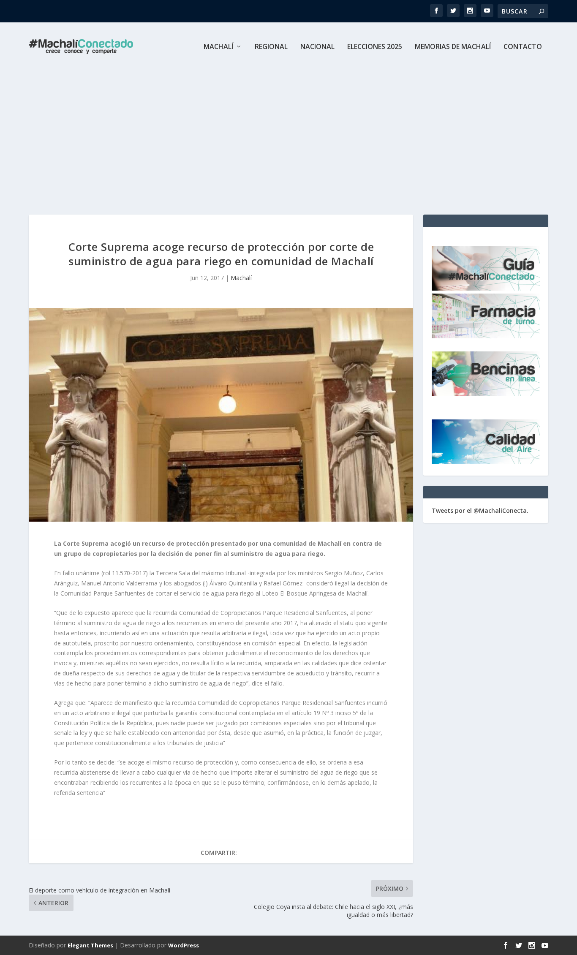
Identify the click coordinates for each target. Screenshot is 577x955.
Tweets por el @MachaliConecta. (480, 510)
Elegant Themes (90, 945)
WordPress (183, 945)
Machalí (218, 47)
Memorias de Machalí (453, 47)
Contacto (523, 47)
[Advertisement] (288, 134)
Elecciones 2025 (374, 47)
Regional (271, 47)
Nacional (317, 47)
